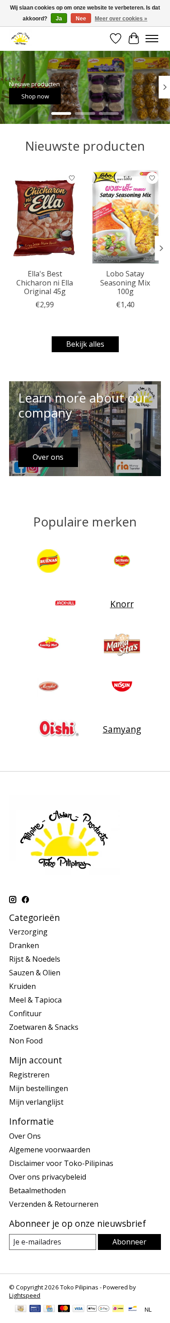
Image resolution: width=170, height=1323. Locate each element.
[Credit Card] (49, 1309)
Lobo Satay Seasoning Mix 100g (125, 282)
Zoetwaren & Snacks (43, 1027)
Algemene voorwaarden (49, 1150)
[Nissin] (122, 687)
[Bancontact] (132, 1309)
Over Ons (25, 1136)
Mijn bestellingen (38, 1088)
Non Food (26, 1041)
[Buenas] (49, 562)
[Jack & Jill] (65, 604)
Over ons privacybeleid (47, 1177)
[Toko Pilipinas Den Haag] (20, 38)
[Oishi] (58, 729)
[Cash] (20, 1309)
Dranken (24, 945)
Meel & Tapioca (35, 1000)
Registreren (29, 1075)
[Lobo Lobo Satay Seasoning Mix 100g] (125, 216)
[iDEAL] (118, 1309)
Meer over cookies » (121, 18)
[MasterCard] (64, 1309)
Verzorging (28, 932)
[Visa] (78, 1309)
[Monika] (49, 687)
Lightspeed (24, 1295)
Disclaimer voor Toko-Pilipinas (61, 1163)
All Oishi (87, 96)
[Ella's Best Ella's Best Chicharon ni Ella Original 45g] (45, 216)
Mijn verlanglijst (36, 1102)
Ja (59, 18)
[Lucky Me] (49, 646)
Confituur (25, 1013)
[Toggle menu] (152, 39)
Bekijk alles (85, 344)
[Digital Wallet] (98, 1309)
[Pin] (35, 1309)
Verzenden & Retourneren (53, 1204)
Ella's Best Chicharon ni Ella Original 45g (44, 282)
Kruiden (22, 986)
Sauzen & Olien (34, 973)
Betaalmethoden (37, 1190)
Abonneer (129, 1242)
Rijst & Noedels (34, 959)
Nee (81, 18)
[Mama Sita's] (122, 646)
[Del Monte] (122, 562)
